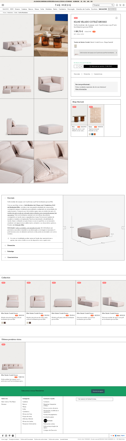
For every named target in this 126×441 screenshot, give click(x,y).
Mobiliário (49, 9)
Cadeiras (24, 9)
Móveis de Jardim (28, 421)
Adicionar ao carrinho (102, 66)
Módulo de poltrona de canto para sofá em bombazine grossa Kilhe (36, 318)
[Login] (123, 5)
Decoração (71, 9)
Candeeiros (62, 9)
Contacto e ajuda (49, 399)
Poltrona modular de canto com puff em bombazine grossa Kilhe (113, 318)
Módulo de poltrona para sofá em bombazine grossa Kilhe (11, 318)
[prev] (66, 228)
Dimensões (87, 74)
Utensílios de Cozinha (83, 9)
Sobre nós (4, 399)
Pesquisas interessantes (29, 424)
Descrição (77, 74)
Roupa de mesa (27, 416)
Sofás (42, 9)
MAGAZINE (103, 9)
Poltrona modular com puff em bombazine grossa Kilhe (86, 318)
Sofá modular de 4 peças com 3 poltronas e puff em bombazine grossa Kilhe (12, 381)
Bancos (31, 9)
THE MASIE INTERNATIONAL (87, 399)
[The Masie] (63, 5)
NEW (11, 9)
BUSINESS (112, 9)
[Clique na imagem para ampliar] (94, 227)
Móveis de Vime (27, 414)
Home (4, 12)
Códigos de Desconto (50, 430)
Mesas (37, 9)
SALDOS (6, 9)
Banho (55, 9)
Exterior (17, 9)
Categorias (26, 399)
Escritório (94, 9)
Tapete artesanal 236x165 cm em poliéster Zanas (94, 130)
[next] (121, 228)
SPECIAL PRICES (28, 419)
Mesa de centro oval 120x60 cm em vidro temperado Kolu (78, 130)
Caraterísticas (98, 74)
